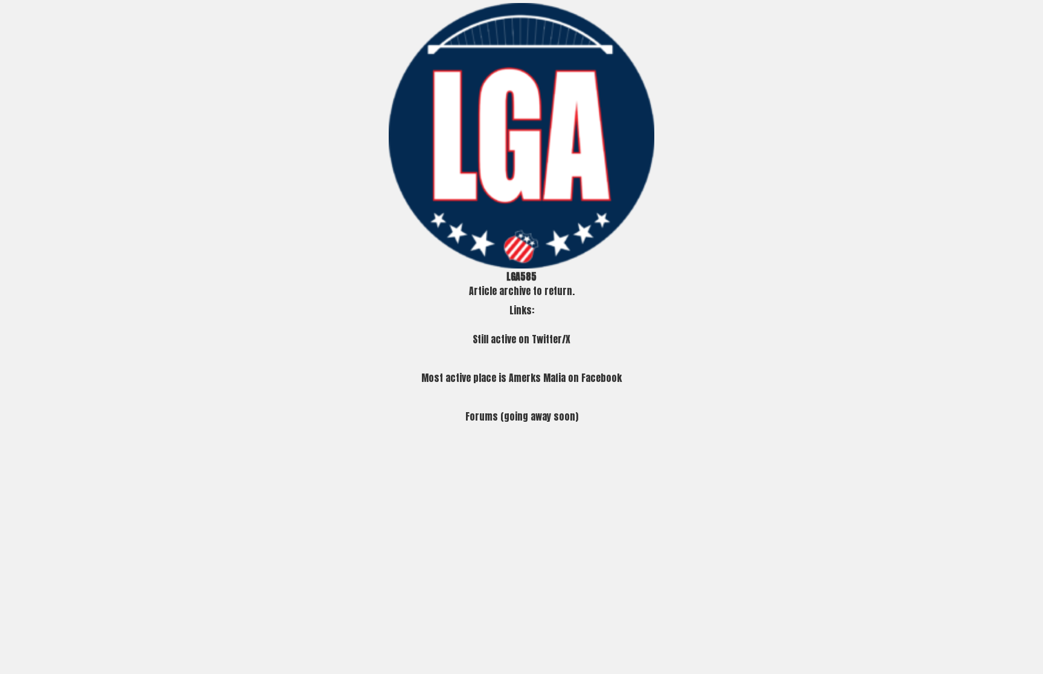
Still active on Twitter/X (521, 339)
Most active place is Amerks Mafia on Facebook (521, 377)
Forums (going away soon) (521, 416)
